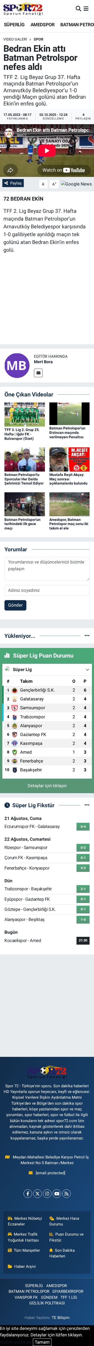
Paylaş (16, 183)
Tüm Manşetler (27, 1250)
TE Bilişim (60, 1317)
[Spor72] (23, 9)
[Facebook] (28, 1193)
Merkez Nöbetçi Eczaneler (25, 1221)
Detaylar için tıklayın (47, 785)
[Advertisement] (47, 1005)
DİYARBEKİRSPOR (67, 1291)
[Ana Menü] (86, 8)
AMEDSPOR (42, 24)
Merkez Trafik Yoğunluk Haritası (23, 1237)
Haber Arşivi (25, 1266)
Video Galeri (15, 39)
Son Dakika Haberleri (62, 1253)
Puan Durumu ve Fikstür (66, 1237)
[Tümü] (87, 635)
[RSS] (66, 1193)
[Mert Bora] (17, 365)
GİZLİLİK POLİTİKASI (47, 1303)
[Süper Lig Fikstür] (87, 805)
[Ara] (78, 8)
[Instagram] (47, 1193)
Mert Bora (43, 361)
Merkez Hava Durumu (64, 1221)
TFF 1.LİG (69, 1297)
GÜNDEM (49, 1297)
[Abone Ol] (76, 184)
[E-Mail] (38, 373)
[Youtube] (56, 1193)
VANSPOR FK (26, 1297)
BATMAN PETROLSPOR (29, 1291)
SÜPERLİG (14, 24)
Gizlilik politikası (16, 1342)
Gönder (15, 605)
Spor (38, 39)
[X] (37, 1193)
